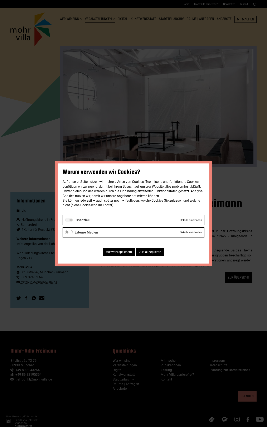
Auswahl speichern (119, 252)
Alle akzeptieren (150, 252)
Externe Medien (86, 232)
